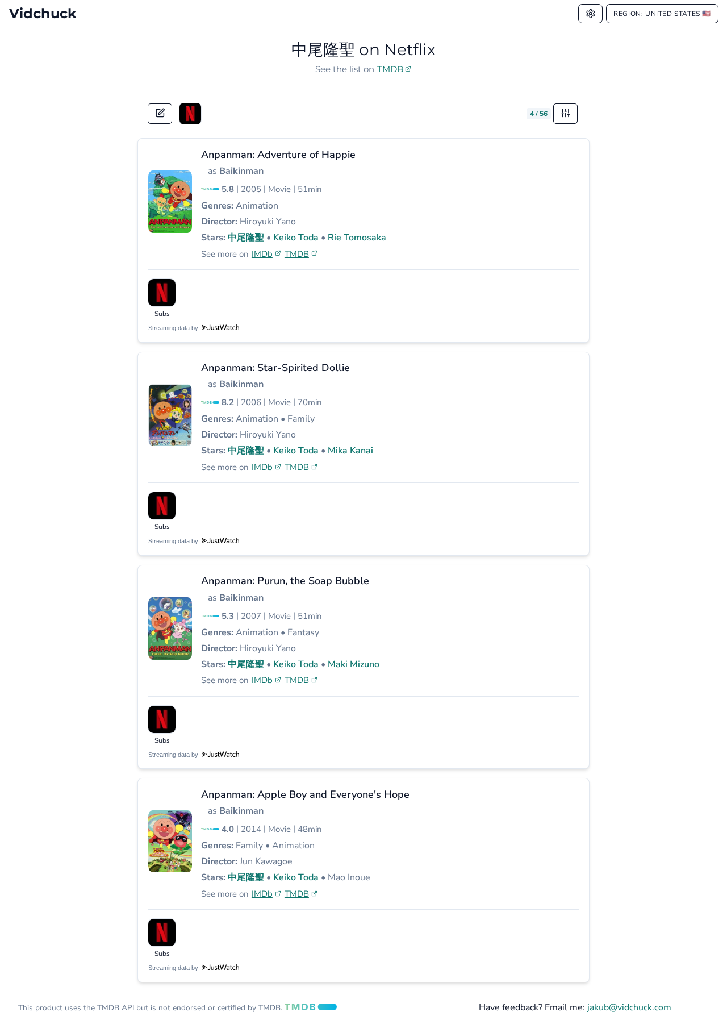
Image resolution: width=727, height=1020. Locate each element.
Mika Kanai (350, 450)
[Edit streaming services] (160, 113)
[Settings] (591, 14)
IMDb (262, 254)
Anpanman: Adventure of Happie (278, 154)
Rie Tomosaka (357, 237)
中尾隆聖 (246, 237)
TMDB (390, 69)
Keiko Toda (296, 237)
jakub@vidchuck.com (629, 1007)
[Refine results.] (566, 113)
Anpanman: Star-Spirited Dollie (275, 367)
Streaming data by (174, 327)
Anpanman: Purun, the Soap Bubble (285, 581)
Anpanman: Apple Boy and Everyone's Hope (305, 794)
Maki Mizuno (353, 664)
